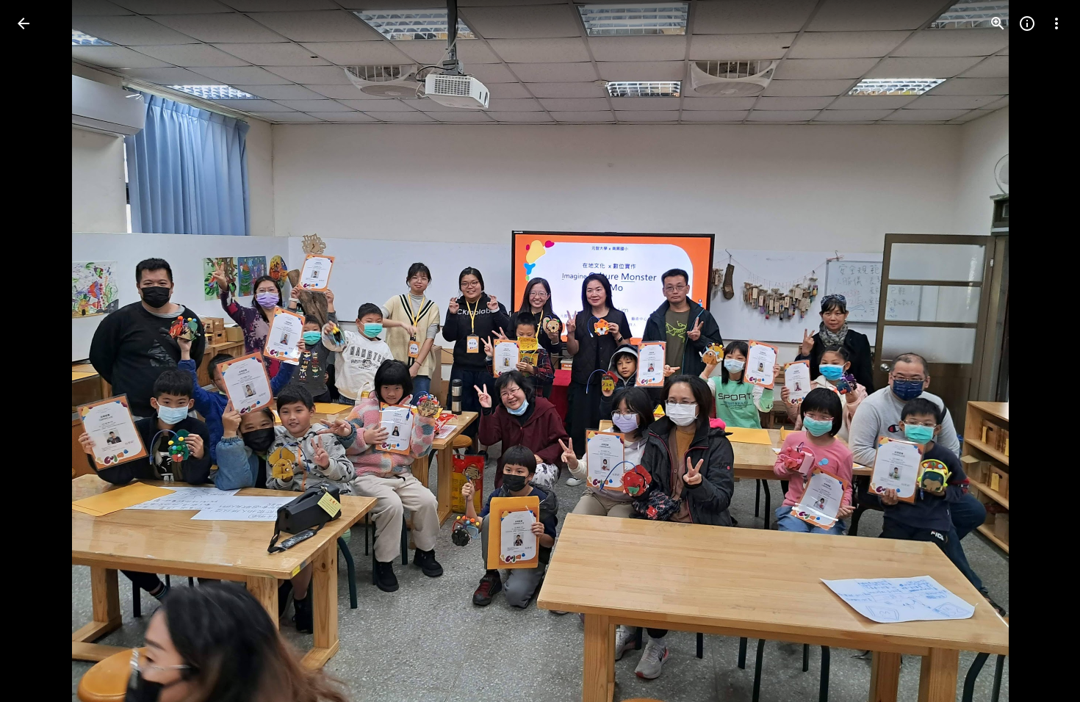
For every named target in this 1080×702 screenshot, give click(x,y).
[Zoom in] (997, 23)
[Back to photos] (23, 23)
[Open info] (1027, 23)
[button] (41, 351)
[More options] (1056, 23)
